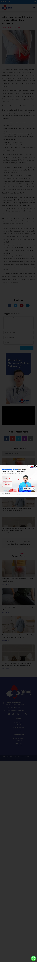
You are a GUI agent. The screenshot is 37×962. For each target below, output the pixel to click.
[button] (35, 466)
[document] (18, 481)
